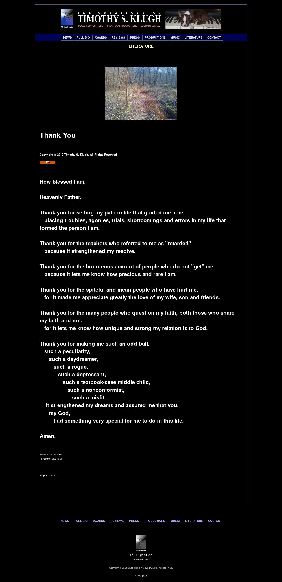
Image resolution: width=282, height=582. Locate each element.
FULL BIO (83, 37)
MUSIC (175, 37)
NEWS (67, 37)
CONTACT (214, 37)
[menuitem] (67, 38)
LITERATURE (193, 37)
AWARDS (101, 37)
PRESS (135, 37)
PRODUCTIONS (155, 37)
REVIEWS (118, 37)
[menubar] (142, 38)
